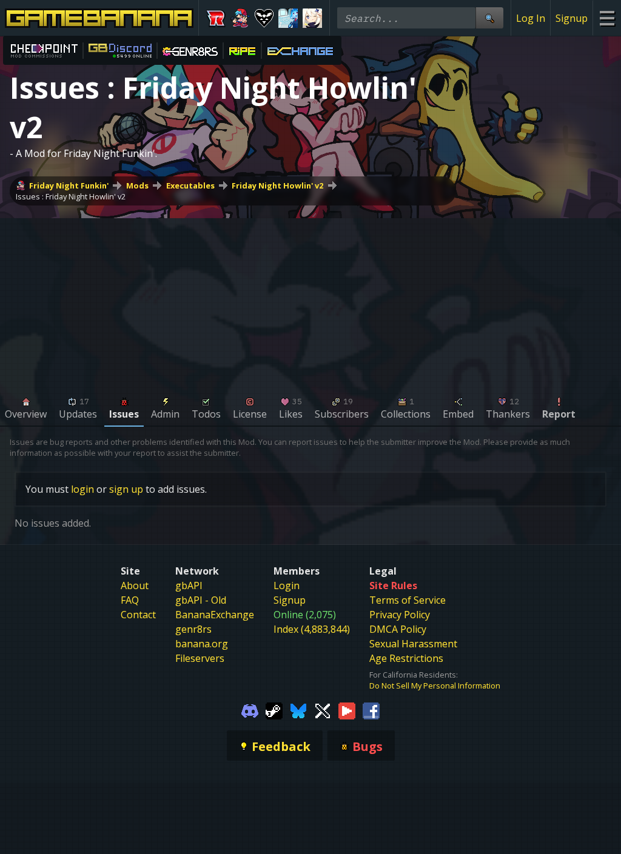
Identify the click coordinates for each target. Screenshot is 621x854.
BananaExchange (214, 614)
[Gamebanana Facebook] (371, 710)
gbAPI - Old (200, 600)
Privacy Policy (399, 614)
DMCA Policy (397, 629)
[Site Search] (489, 17)
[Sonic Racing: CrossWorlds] (216, 18)
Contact (138, 614)
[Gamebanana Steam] (274, 710)
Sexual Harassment (413, 643)
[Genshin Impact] (312, 18)
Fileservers (199, 658)
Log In (530, 18)
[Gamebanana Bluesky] (298, 710)
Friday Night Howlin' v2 (277, 185)
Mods (137, 185)
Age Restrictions (406, 658)
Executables (190, 185)
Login (287, 585)
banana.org (201, 643)
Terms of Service (407, 600)
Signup (572, 18)
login (82, 489)
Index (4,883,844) (312, 629)
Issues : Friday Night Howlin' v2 (71, 196)
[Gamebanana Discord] (250, 710)
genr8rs (193, 629)
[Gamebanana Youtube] (347, 710)
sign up (126, 489)
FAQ (130, 600)
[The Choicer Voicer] (288, 18)
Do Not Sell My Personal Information (434, 685)
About (135, 585)
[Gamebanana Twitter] (322, 710)
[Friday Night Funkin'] (240, 18)
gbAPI (189, 585)
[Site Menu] (606, 18)
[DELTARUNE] (264, 18)
